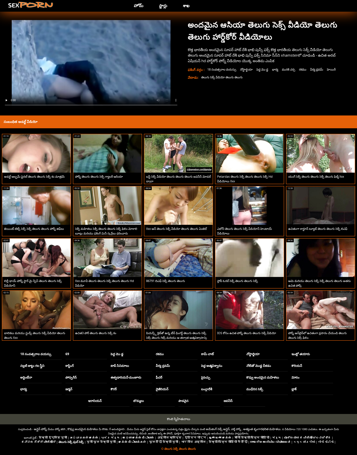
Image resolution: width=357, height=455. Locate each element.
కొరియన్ (297, 365)
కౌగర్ (114, 389)
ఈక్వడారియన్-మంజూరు (126, 377)
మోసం (296, 377)
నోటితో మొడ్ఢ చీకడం (258, 365)
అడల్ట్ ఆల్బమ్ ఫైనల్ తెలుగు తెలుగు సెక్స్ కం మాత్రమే (34, 177)
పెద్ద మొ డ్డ (262, 69)
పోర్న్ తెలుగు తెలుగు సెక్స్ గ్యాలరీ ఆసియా (99, 177)
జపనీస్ (228, 401)
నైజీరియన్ (162, 389)
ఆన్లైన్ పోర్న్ (40, 429)
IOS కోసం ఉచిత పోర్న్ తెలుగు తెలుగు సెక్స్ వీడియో (246, 333)
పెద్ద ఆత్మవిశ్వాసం (211, 365)
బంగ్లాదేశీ (206, 389)
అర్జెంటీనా (26, 377)
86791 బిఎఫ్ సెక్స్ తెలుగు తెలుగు (165, 281)
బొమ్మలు (138, 401)
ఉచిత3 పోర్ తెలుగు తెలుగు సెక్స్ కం (95, 333)
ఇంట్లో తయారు (301, 354)
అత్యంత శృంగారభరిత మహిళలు (262, 429)
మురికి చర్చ (288, 69)
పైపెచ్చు (205, 377)
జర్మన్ (68, 389)
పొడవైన (183, 401)
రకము (302, 69)
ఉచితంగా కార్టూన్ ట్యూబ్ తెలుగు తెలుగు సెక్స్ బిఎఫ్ (317, 229)
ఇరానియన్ (95, 401)
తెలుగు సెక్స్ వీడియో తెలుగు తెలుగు (222, 77)
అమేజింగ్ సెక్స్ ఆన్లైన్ (218, 429)
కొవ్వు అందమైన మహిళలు (262, 377)
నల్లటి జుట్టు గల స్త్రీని (32, 365)
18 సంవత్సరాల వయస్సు (221, 69)
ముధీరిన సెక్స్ (254, 389)
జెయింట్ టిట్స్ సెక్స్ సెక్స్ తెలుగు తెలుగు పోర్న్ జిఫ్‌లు (34, 229)
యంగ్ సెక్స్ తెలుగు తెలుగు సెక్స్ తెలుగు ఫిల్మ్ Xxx (316, 177)
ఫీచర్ (159, 377)
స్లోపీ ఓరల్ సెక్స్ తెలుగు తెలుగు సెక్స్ (237, 281)
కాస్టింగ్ (69, 365)
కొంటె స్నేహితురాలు (178, 419)
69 (67, 354)
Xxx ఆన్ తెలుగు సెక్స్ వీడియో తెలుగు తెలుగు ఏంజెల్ (176, 229)
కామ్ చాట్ (207, 354)
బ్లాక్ (294, 389)
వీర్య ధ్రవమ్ (316, 69)
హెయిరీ (331, 69)
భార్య (275, 69)
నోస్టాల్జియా (246, 69)
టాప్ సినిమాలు (120, 365)
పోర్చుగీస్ (71, 377)
